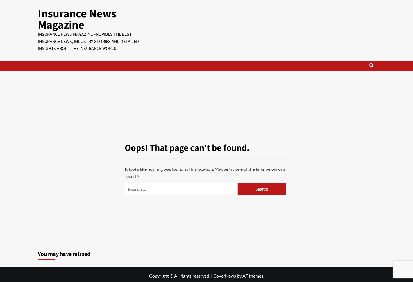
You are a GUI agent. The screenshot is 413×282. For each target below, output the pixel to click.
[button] (371, 66)
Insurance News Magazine (77, 19)
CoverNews (224, 275)
